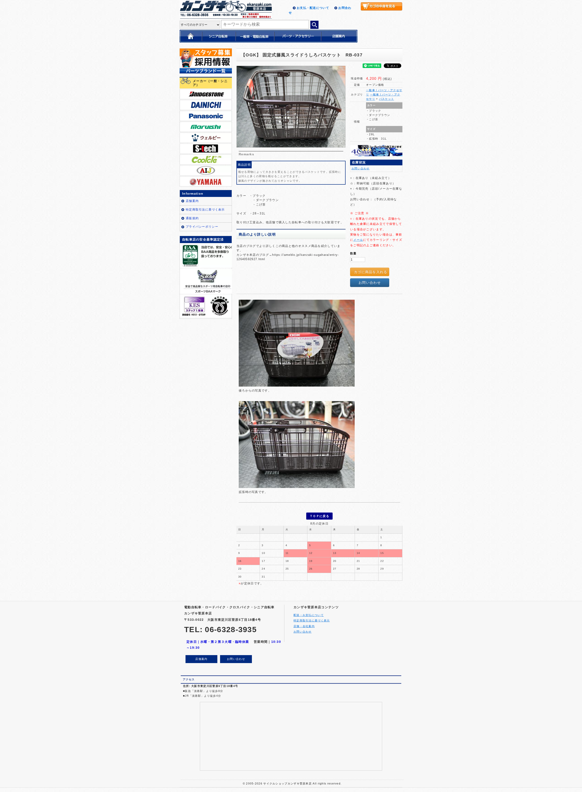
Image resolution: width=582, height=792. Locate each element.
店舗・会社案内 (304, 626)
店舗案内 (192, 201)
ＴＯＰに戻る (319, 516)
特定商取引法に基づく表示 (205, 209)
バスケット (386, 99)
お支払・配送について (313, 8)
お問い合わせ (360, 168)
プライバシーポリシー (202, 226)
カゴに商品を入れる (370, 272)
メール (358, 239)
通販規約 (192, 218)
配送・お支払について (309, 615)
